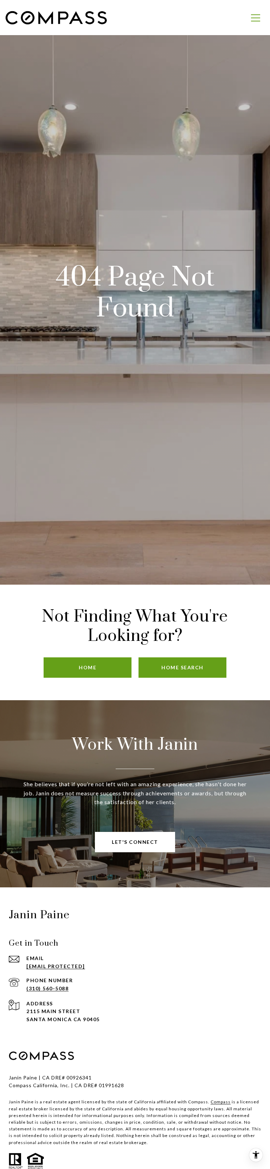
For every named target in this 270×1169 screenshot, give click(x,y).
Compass (221, 1101)
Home (87, 667)
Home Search (182, 667)
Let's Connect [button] (135, 842)
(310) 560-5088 (47, 988)
